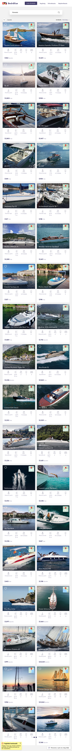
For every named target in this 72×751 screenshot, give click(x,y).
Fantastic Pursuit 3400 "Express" (50, 730)
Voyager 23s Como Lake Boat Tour (17, 327)
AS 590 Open (43, 126)
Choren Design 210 (45, 690)
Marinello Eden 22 (10, 569)
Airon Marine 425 (45, 569)
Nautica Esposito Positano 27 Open (51, 45)
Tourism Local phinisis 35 (13, 45)
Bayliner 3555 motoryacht (48, 327)
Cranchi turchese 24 (46, 448)
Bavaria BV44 (9, 690)
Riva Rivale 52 (44, 367)
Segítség (42, 3)
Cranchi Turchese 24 (11, 287)
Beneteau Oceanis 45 (12, 649)
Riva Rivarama (9, 609)
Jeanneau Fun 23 (10, 206)
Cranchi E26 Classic (11, 408)
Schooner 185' (44, 649)
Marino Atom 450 (45, 287)
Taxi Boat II (43, 408)
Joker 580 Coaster (45, 528)
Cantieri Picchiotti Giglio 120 (14, 367)
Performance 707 (10, 488)
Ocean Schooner (45, 609)
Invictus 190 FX (9, 448)
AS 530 (41, 166)
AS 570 (6, 166)
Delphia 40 (8, 730)
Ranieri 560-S (43, 86)
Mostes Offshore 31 (11, 247)
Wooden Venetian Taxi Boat (49, 247)
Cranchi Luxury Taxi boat (48, 488)
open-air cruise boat (11, 126)
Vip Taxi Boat (9, 528)
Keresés (15, 12)
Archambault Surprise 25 (47, 206)
